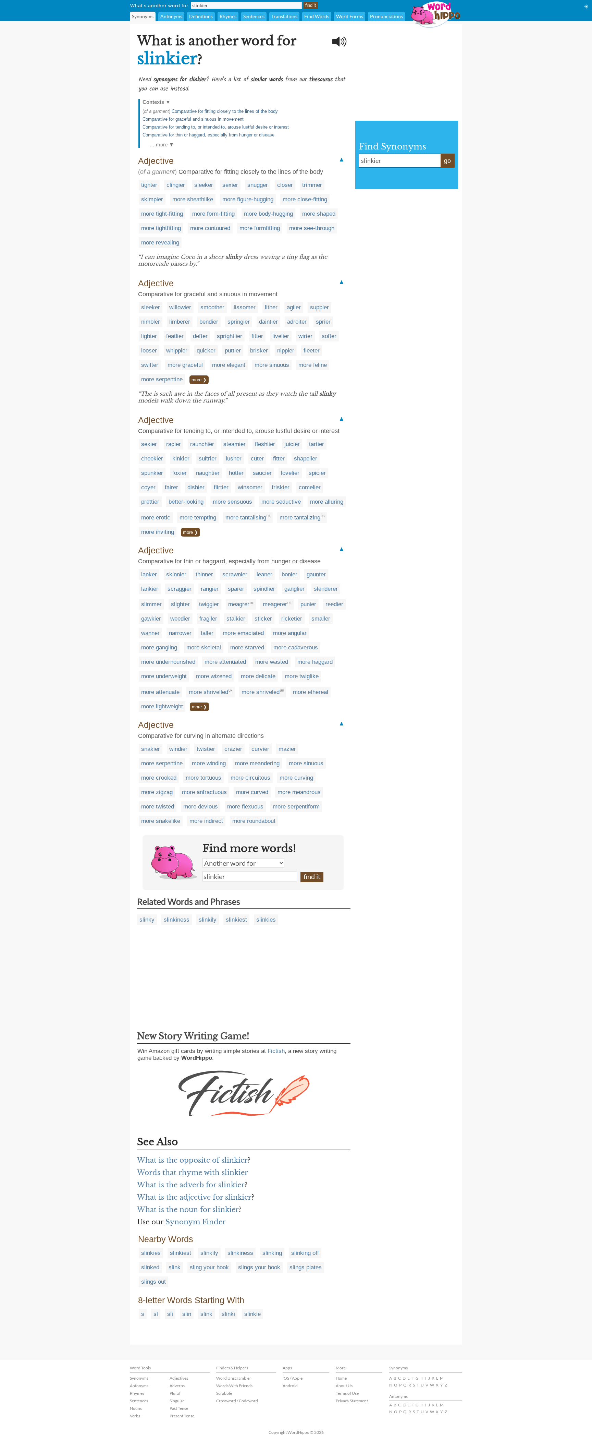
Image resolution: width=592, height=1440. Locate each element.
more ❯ (199, 379)
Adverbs (177, 1385)
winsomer (250, 487)
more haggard (315, 662)
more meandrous (299, 792)
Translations (284, 16)
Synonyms (142, 16)
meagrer (238, 604)
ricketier (291, 618)
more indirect (206, 821)
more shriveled (261, 692)
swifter (149, 365)
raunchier (202, 444)
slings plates (305, 1267)
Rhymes (228, 16)
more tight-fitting (162, 214)
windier (178, 749)
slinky (147, 919)
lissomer (245, 307)
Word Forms (349, 16)
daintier (268, 322)
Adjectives (179, 1378)
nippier (285, 350)
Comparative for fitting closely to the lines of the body (225, 111)
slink (175, 1267)
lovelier (290, 473)
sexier (230, 185)
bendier (208, 322)
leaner (264, 574)
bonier (289, 574)
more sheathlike (192, 199)
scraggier (180, 589)
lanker (149, 574)
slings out (153, 1282)
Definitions (201, 16)
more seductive (281, 502)
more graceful (185, 365)
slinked (150, 1267)
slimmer (151, 604)
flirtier (221, 487)
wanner (150, 633)
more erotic (155, 517)
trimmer (312, 185)
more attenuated (225, 662)
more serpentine (162, 379)
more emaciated (243, 633)
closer (285, 185)
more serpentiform (296, 806)
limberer (179, 322)
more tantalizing (300, 517)
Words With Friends (234, 1385)
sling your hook (209, 1267)
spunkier (152, 473)
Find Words (316, 16)
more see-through (311, 228)
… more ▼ (161, 144)
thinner (204, 574)
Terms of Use (347, 1393)
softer (329, 336)
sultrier (208, 458)
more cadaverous (295, 647)
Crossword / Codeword (237, 1400)
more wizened (214, 676)
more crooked (158, 778)
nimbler (150, 322)
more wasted (271, 662)
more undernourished (168, 662)
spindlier (264, 589)
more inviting (157, 532)
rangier (210, 589)
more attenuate (160, 692)
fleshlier (265, 444)
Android (290, 1385)
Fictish (276, 1051)
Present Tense (182, 1415)
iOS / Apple (293, 1378)
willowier (180, 307)
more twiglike (302, 676)
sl (155, 1314)
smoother (212, 307)
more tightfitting (161, 228)
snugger (257, 185)
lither (271, 307)
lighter (149, 336)
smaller (320, 618)
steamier (234, 444)
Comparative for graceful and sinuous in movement (193, 119)
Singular (177, 1400)
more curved (252, 792)
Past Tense (179, 1408)
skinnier (176, 574)
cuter (257, 458)
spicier (317, 473)
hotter (236, 473)
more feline (312, 365)
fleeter (312, 350)
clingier (175, 185)
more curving (296, 778)
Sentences (253, 16)
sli (170, 1314)
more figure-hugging (247, 199)
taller (207, 633)
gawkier (151, 618)
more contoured (210, 228)
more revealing (160, 242)
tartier (316, 444)
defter (200, 336)
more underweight (164, 676)
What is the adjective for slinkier (194, 1197)
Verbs (135, 1415)
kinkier (180, 458)
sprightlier (229, 336)
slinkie (252, 1314)
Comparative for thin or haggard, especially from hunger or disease (208, 134)
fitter (257, 336)
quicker (206, 350)
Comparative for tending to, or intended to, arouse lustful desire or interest (216, 127)
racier (173, 444)
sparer (236, 589)
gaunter (316, 574)
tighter (149, 185)
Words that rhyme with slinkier (192, 1172)
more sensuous (232, 502)
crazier (233, 749)
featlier (175, 336)
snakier (150, 749)
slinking (272, 1253)
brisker (259, 350)
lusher (234, 458)
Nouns (136, 1408)
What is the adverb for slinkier (191, 1185)
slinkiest (236, 919)
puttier (233, 350)
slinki (228, 1314)
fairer (171, 487)
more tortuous (203, 778)
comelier (310, 487)
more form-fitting (213, 214)
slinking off (305, 1253)
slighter (180, 604)
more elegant (228, 365)
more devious (200, 806)
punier (308, 604)
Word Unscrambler (233, 1378)
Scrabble (224, 1393)
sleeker (203, 185)
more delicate (258, 676)
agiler (294, 307)
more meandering (257, 763)
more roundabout (253, 821)
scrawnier (234, 574)
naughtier (208, 473)
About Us (344, 1385)
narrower (180, 633)
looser (149, 350)
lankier (149, 589)
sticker (263, 618)
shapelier (305, 458)
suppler (319, 307)
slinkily (208, 919)
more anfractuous (204, 792)
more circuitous (250, 778)
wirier (305, 336)
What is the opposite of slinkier (192, 1160)
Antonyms (171, 16)
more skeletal (203, 647)
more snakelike (160, 821)
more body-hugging (268, 214)
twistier (206, 749)
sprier (323, 322)
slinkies (266, 919)
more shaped (318, 214)
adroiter (297, 322)
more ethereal (310, 692)
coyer (148, 487)
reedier (334, 604)
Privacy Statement (352, 1400)
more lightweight (162, 706)
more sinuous (272, 365)
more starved (247, 647)
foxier (179, 473)
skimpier (152, 199)
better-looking (186, 502)
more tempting (198, 517)
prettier (150, 502)
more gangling (159, 647)
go (447, 160)
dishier (196, 487)
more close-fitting (305, 199)
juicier (292, 444)
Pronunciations (386, 16)
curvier (260, 749)
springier (238, 322)
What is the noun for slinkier (188, 1209)
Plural (175, 1393)
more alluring (326, 502)
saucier (262, 473)
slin (186, 1314)
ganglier (294, 589)
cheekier (152, 458)
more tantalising (245, 517)
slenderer (326, 589)
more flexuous (245, 806)
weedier (180, 618)
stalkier (235, 618)
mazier (287, 749)
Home (341, 1378)
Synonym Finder (195, 1222)
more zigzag (157, 792)
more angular (290, 633)
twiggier (209, 604)
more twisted (157, 806)
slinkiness (176, 919)
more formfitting (259, 228)
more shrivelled (208, 692)
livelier (280, 336)
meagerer (275, 604)
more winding (209, 763)
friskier (280, 487)
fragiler (208, 618)
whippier (176, 350)
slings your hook (259, 1267)
